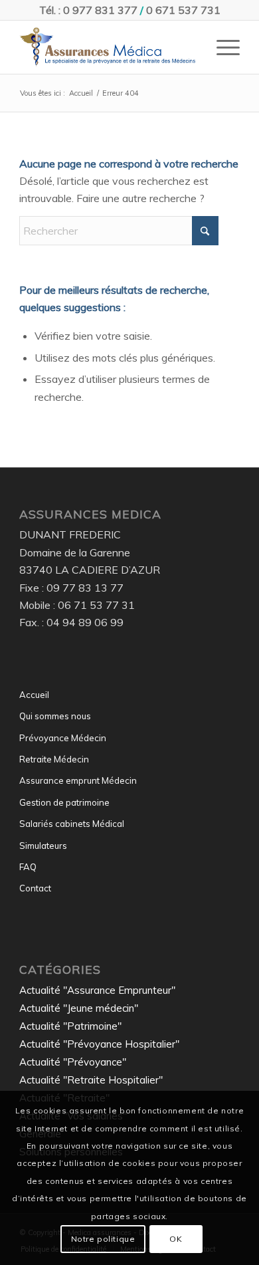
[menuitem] (221, 47)
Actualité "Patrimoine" (70, 1026)
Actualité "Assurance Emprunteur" (97, 990)
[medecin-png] (107, 47)
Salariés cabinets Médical (71, 823)
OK (175, 1239)
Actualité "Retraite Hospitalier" (91, 1080)
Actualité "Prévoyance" (72, 1062)
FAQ (28, 867)
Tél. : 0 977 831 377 (88, 10)
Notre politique (103, 1239)
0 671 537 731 (183, 10)
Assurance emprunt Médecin (78, 780)
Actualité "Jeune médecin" (78, 1008)
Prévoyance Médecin (62, 738)
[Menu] (221, 47)
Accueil (34, 694)
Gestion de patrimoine (64, 802)
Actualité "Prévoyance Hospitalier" (99, 1044)
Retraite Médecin (54, 759)
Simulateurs (43, 845)
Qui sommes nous (55, 716)
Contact (35, 888)
